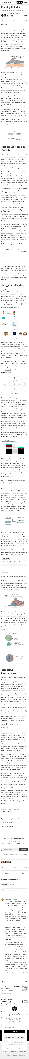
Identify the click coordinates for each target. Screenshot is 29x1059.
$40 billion (19, 157)
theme (11, 233)
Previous (6, 873)
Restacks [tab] (12, 884)
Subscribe (19, 2)
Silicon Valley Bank (15, 532)
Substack (6, 1055)
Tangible (3, 290)
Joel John (9, 13)
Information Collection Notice (17, 854)
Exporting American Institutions (10, 1004)
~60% (16, 218)
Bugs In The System (7, 826)
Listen (25, 15)
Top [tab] (3, 982)
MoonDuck (8, 899)
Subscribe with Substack (15, 1037)
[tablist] (8, 884)
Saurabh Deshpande (6, 811)
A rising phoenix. (6, 988)
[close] (24, 1007)
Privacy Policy (19, 1044)
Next (23, 873)
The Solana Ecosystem (10, 986)
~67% (2, 218)
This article (8, 370)
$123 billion (16, 35)
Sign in (25, 2)
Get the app (22, 1051)
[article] (14, 991)
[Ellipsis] (27, 899)
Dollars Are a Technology (6, 1001)
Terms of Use (22, 853)
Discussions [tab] (14, 982)
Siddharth (9, 993)
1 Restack (20, 862)
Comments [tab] (5, 884)
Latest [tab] (7, 982)
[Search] (26, 981)
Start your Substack (10, 1051)
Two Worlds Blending (8, 822)
